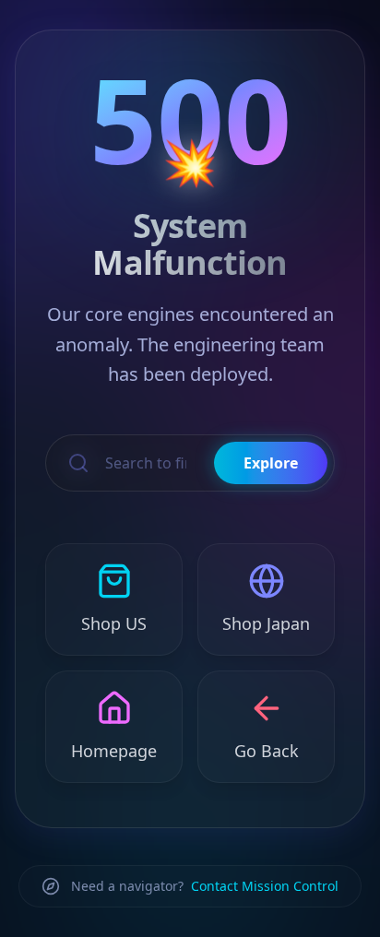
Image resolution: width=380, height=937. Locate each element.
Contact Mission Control (264, 886)
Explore (270, 463)
